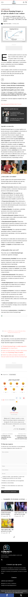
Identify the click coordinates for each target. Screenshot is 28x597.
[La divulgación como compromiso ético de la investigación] (14, 119)
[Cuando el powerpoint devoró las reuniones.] (7, 506)
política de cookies (19, 592)
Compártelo (7, 595)
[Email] (16, 401)
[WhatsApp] (24, 429)
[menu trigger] (3, 2)
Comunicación (5, 9)
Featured (13, 374)
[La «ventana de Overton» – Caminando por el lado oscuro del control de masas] (14, 113)
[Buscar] (26, 2)
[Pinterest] (23, 398)
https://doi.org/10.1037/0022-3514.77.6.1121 (11, 104)
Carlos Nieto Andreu (7, 23)
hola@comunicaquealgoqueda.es (8, 585)
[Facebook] (16, 398)
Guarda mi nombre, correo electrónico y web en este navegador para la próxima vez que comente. (13, 477)
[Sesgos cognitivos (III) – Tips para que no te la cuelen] (7, 523)
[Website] (14, 429)
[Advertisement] (14, 48)
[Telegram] (23, 429)
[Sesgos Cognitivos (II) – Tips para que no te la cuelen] (21, 506)
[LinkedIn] (21, 429)
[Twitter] (20, 398)
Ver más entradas (14, 414)
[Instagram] (19, 429)
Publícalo (21, 595)
